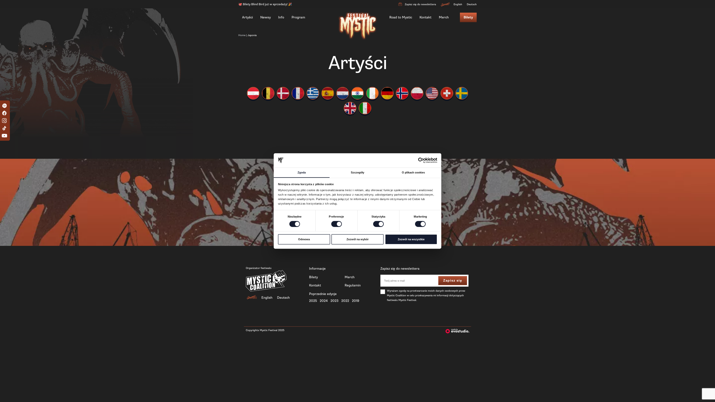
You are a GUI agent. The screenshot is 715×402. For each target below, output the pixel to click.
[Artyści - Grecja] (312, 93)
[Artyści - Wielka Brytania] (350, 108)
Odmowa (304, 239)
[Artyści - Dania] (283, 93)
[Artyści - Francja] (298, 93)
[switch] (336, 224)
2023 (335, 301)
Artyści (247, 17)
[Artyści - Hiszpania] (327, 93)
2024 (324, 301)
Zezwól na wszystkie (411, 239)
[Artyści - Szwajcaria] (447, 93)
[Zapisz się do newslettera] (400, 4)
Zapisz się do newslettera (420, 4)
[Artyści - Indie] (357, 93)
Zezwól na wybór (358, 239)
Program (298, 17)
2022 (345, 301)
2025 (313, 301)
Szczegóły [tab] (357, 172)
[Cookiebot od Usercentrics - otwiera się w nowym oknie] (421, 160)
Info (281, 17)
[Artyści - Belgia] (268, 93)
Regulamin (353, 285)
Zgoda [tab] (302, 172)
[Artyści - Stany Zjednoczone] (432, 93)
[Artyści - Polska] (417, 93)
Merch (444, 17)
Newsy (265, 17)
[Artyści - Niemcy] (387, 93)
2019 (355, 301)
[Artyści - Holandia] (342, 93)
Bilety (468, 17)
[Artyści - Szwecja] (461, 93)
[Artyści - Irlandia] (372, 93)
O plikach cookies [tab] (413, 172)
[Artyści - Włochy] (365, 108)
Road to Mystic (400, 17)
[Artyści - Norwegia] (402, 93)
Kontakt (425, 17)
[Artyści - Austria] (253, 93)
